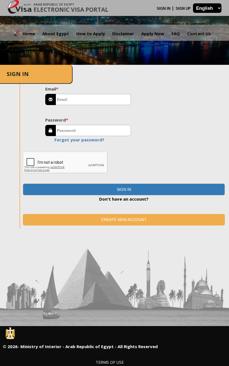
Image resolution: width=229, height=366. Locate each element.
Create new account (124, 219)
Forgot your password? (79, 139)
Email (51, 89)
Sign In (164, 8)
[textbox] (93, 99)
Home (29, 33)
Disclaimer (123, 33)
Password (56, 120)
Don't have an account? (124, 199)
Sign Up (184, 8)
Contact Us (199, 33)
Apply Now (152, 33)
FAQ (175, 33)
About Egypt (55, 33)
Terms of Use (110, 362)
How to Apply (90, 33)
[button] (124, 189)
